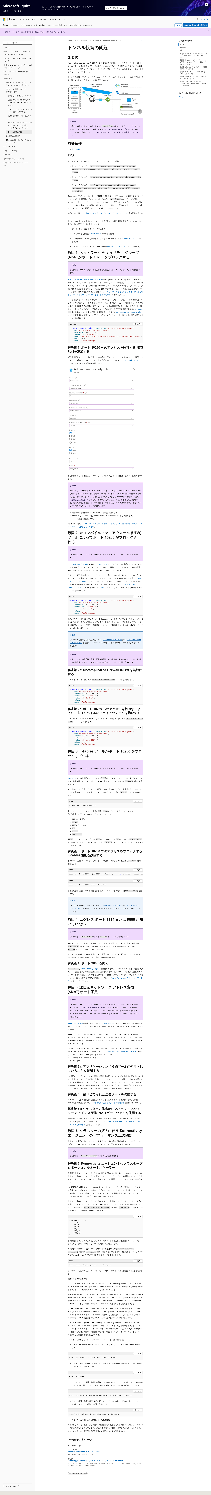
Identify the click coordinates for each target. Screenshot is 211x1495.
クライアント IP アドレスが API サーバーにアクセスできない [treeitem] (20, 110)
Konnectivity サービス (118, 129)
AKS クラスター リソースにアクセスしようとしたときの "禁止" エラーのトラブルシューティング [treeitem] (20, 125)
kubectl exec (127, 238)
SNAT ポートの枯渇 (75, 1023)
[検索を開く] (197, 19)
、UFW (101, 587)
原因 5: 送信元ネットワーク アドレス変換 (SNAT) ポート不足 (193, 78)
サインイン (204, 19)
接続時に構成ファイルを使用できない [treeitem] (19, 117)
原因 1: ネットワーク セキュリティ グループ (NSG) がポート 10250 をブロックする (193, 55)
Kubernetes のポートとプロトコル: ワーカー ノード (104, 213)
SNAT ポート (108, 1023)
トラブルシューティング (83, 40)
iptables (71, 778)
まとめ (182, 44)
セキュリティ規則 (78, 500)
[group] (105, 874)
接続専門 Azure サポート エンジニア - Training (84, 1452)
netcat (138, 309)
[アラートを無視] (206, 4)
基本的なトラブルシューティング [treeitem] (19, 96)
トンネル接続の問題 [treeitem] (15, 132)
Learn (70, 40)
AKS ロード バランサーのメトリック (84, 1057)
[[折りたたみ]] (32, 38)
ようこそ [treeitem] (7, 48)
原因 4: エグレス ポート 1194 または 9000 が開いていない (192, 73)
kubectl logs (94, 234)
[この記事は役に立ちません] (182, 96)
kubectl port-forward (116, 246)
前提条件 (183, 47)
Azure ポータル (131, 360)
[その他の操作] (141, 40)
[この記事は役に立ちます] (179, 96)
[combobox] (17, 43)
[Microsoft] (4, 19)
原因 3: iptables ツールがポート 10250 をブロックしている (193, 68)
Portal (178, 25)
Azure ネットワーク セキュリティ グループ (85, 279)
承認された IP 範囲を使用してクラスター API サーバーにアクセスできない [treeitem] (20, 102)
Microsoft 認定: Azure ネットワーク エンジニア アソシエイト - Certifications (95, 1461)
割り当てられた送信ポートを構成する (109, 1103)
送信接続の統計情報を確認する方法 (122, 1051)
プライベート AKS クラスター (92, 1007)
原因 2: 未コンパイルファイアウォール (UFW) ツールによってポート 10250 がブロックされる (193, 62)
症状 (181, 50)
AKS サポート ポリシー (112, 639)
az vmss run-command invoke (128, 312)
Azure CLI (76, 149)
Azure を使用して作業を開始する (195, 25)
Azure (97, 40)
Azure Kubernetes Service (111, 40)
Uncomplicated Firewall (77, 564)
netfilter (102, 564)
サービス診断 (75, 1060)
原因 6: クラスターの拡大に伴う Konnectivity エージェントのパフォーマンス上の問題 (193, 83)
